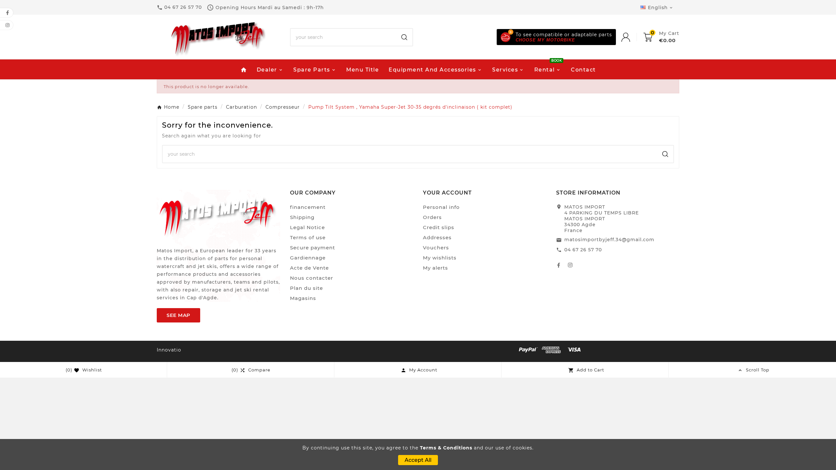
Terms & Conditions (446, 448)
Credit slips (438, 227)
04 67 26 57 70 (583, 250)
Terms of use (308, 237)
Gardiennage (308, 258)
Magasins (303, 298)
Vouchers (436, 247)
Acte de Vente (309, 268)
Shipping (302, 217)
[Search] (404, 37)
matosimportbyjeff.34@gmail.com (609, 240)
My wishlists (440, 258)
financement (308, 207)
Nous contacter (311, 278)
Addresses (437, 237)
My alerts (435, 268)
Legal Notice (307, 227)
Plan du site (306, 288)
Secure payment (312, 247)
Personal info (441, 207)
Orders (432, 217)
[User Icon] (632, 37)
